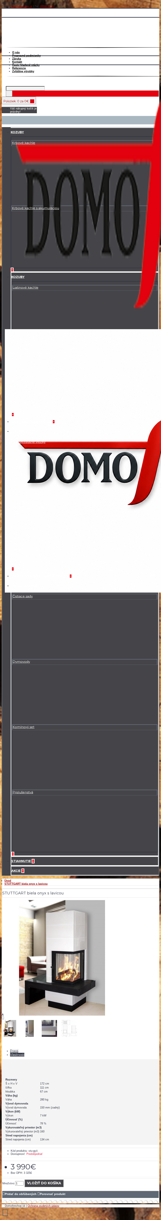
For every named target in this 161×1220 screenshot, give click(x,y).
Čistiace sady (23, 596)
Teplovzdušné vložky (29, 442)
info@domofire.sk (21, 6)
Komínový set (23, 727)
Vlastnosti (17, 1055)
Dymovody (21, 662)
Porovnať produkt (52, 1194)
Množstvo (8, 1183)
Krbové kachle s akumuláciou (35, 208)
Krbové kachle (23, 143)
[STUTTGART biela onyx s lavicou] (62, 1014)
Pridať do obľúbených (20, 1194)
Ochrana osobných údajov (43, 1205)
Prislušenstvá (23, 792)
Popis (14, 1051)
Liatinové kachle (25, 287)
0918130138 (47, 6)
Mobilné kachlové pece (31, 353)
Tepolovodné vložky (28, 507)
